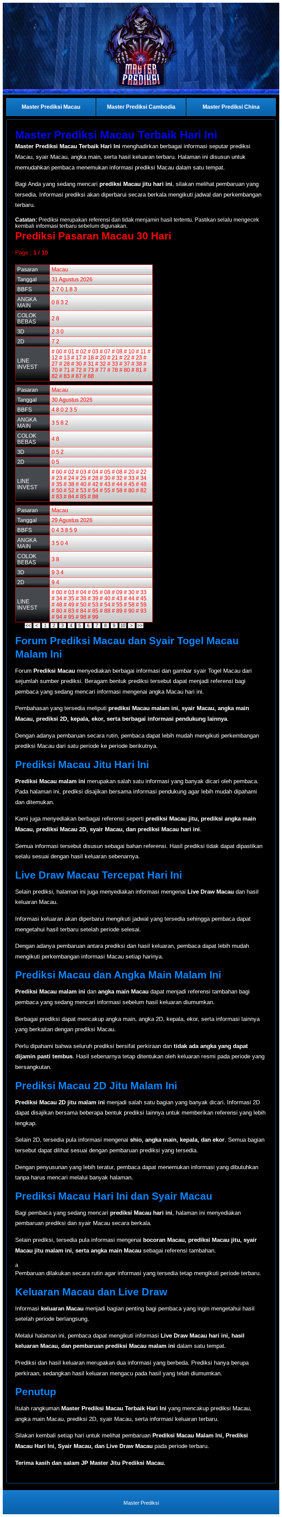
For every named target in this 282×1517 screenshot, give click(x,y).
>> (140, 625)
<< (28, 625)
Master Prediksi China (231, 107)
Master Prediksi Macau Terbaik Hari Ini (116, 135)
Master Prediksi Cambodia (141, 107)
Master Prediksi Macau (51, 107)
